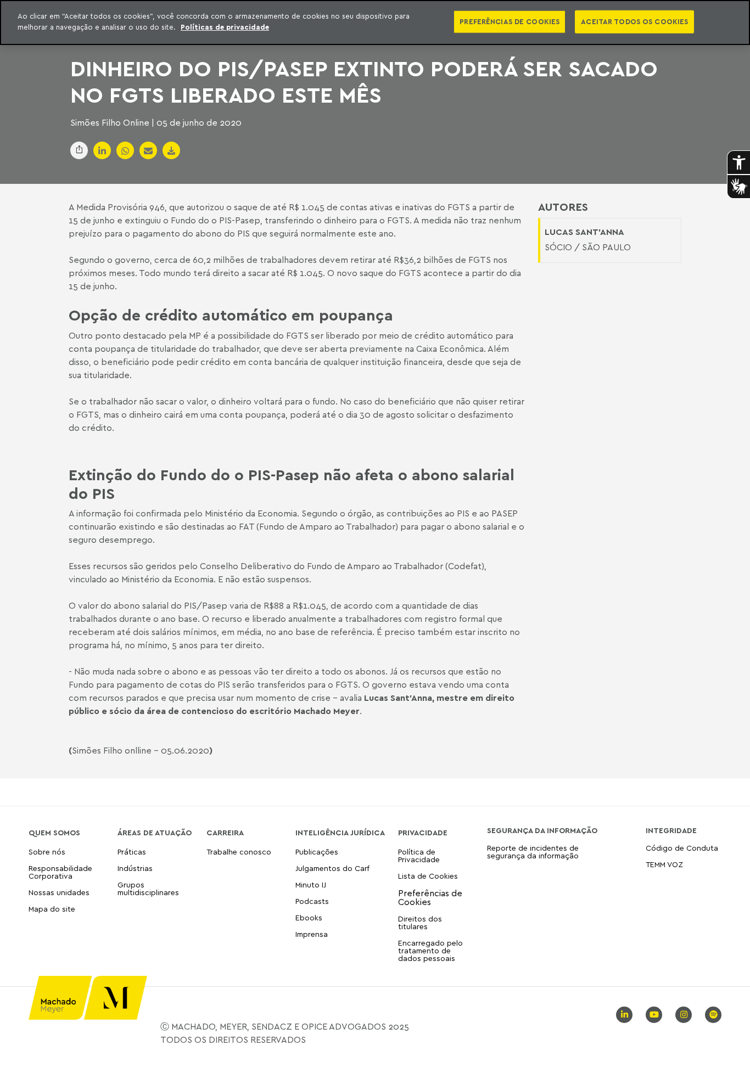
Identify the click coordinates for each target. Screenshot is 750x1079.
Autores (563, 206)
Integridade (671, 830)
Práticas (131, 852)
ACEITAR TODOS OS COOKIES (634, 21)
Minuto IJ (310, 884)
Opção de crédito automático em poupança (231, 315)
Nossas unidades (59, 892)
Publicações (316, 852)
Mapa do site (52, 909)
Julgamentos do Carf (332, 868)
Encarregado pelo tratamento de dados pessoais (430, 950)
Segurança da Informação (542, 830)
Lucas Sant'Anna (398, 697)
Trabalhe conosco (238, 852)
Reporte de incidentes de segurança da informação (533, 852)
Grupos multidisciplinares (148, 888)
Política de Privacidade (419, 856)
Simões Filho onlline (112, 750)
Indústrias (135, 868)
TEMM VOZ (664, 864)
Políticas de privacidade (225, 27)
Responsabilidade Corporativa (60, 871)
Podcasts (312, 901)
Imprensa (311, 933)
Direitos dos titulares (420, 922)
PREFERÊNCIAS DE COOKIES (509, 21)
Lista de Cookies (428, 875)
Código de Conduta (682, 848)
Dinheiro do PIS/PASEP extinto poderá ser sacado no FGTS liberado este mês (364, 81)
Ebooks (308, 917)
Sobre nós (47, 852)
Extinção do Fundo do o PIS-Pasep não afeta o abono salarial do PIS (291, 483)
